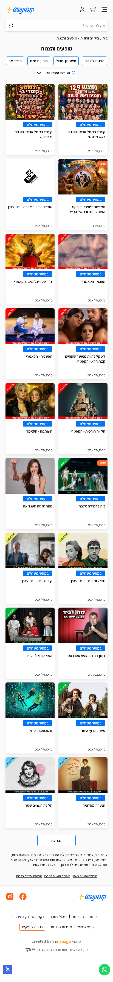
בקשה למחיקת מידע (29, 916)
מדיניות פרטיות (61, 926)
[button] (7, 969)
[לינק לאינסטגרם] (9, 899)
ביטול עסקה (58, 916)
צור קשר (78, 916)
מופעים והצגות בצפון (84, 876)
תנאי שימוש (85, 926)
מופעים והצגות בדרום (29, 876)
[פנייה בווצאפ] (104, 969)
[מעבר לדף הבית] (20, 10)
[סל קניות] (93, 10)
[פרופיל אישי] (82, 10)
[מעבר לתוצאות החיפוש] (10, 25)
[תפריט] (104, 10)
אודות (94, 916)
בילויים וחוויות (89, 38)
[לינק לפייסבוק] (23, 899)
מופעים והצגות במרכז (57, 876)
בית (105, 38)
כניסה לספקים (32, 926)
